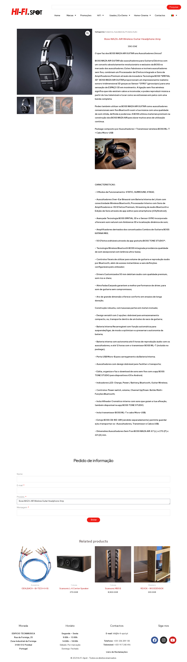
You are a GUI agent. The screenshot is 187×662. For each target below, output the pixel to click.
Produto (21, 497)
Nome (20, 474)
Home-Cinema (141, 15)
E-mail (20, 485)
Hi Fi (99, 15)
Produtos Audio (131, 32)
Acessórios (109, 32)
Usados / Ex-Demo (118, 15)
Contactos (160, 15)
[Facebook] (154, 640)
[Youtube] (172, 640)
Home (57, 15)
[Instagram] (163, 640)
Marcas (70, 15)
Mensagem (22, 507)
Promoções (85, 15)
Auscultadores (119, 32)
